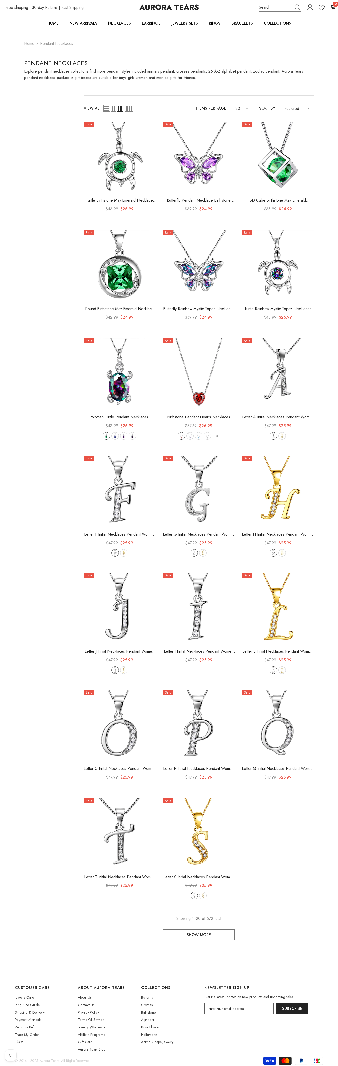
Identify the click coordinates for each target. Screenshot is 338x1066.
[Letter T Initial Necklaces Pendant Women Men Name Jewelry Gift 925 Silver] (119, 834)
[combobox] (275, 7)
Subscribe (292, 1008)
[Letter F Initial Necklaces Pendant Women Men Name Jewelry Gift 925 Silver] (119, 491)
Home (29, 43)
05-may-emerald (106, 436)
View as (92, 108)
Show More (199, 934)
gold (282, 436)
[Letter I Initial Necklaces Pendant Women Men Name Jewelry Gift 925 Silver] (199, 609)
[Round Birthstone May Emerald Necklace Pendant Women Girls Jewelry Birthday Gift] (119, 266)
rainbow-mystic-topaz (132, 436)
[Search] (280, 7)
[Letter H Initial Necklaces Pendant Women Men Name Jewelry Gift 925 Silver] (278, 491)
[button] (106, 108)
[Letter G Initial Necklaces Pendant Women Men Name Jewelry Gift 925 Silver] (199, 491)
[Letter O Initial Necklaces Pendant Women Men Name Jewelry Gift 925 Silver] (119, 726)
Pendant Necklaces (56, 43)
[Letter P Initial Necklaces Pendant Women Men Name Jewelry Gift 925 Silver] (199, 726)
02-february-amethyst (123, 436)
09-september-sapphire (115, 436)
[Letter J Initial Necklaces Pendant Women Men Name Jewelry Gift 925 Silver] (119, 609)
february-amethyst (190, 436)
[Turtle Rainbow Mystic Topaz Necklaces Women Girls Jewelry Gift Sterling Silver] (278, 266)
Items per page (211, 108)
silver (273, 436)
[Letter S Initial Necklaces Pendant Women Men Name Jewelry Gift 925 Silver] (199, 834)
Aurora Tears (49, 1060)
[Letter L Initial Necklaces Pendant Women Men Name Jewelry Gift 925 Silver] (278, 609)
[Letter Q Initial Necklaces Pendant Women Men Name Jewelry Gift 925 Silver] (278, 726)
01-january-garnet (181, 436)
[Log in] (310, 8)
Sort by (267, 108)
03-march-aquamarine (198, 436)
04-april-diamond (207, 436)
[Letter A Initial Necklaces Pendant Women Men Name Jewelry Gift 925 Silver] (278, 374)
